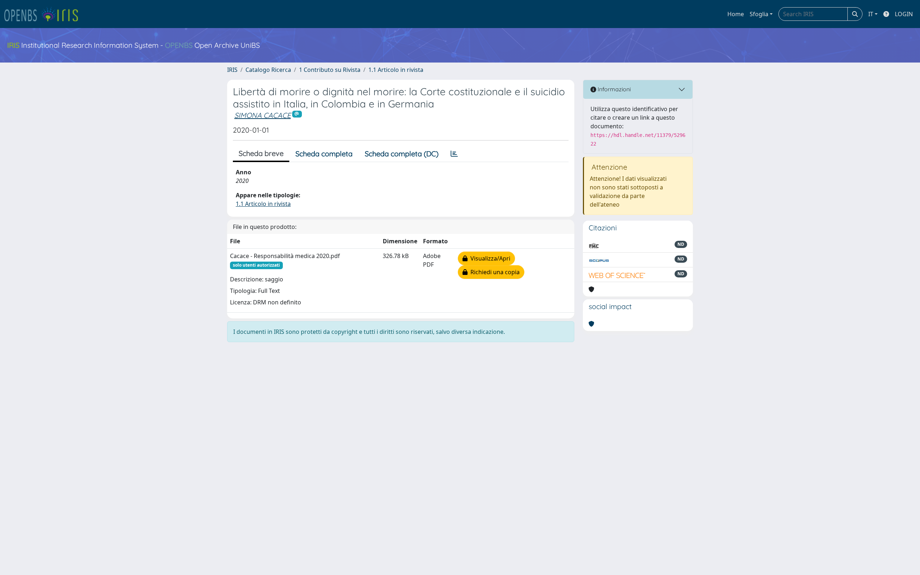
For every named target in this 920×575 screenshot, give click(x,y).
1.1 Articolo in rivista (395, 70)
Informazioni (613, 89)
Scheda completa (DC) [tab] (401, 153)
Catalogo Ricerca (268, 70)
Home (735, 14)
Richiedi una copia (494, 272)
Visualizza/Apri (489, 258)
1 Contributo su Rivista (329, 70)
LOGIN (904, 14)
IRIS (232, 70)
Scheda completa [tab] (324, 153)
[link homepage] (44, 14)
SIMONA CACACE (262, 115)
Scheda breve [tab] (261, 153)
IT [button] (870, 14)
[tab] (454, 153)
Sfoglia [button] (759, 14)
